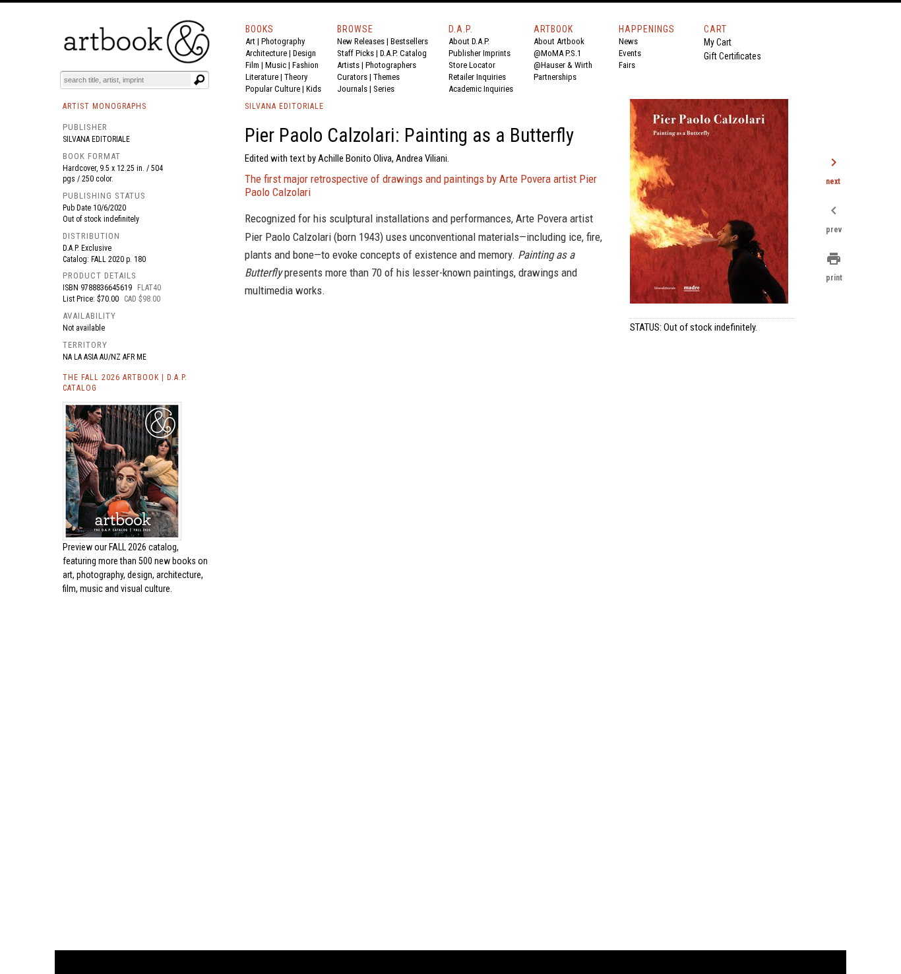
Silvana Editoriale (96, 139)
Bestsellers (409, 41)
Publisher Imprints (480, 53)
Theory (295, 77)
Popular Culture (272, 89)
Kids (313, 89)
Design (304, 53)
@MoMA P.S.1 (557, 53)
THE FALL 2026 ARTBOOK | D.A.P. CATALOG (125, 383)
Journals (352, 89)
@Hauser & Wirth (563, 65)
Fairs (627, 65)
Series (383, 89)
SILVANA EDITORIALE (284, 106)
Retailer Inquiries (477, 77)
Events (630, 53)
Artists (348, 65)
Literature (261, 77)
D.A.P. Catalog (403, 53)
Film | (255, 65)
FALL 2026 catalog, (144, 547)
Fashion (305, 65)
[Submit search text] (199, 79)
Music (275, 65)
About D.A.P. (469, 41)
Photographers (390, 65)
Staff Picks (355, 53)
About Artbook (559, 41)
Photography (283, 41)
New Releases (361, 41)
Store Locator (472, 65)
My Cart (717, 42)
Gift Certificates (732, 56)
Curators (352, 77)
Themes (386, 77)
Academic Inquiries (481, 89)
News (628, 41)
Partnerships (555, 77)
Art (250, 41)
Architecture (266, 53)
